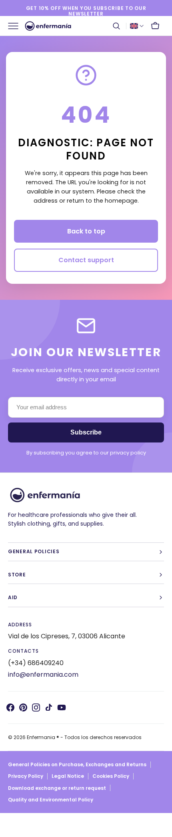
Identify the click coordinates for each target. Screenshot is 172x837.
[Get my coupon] (86, 9)
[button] (116, 26)
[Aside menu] (16, 26)
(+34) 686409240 (36, 663)
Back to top (86, 231)
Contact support (86, 260)
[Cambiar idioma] (136, 26)
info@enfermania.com (43, 674)
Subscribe (86, 432)
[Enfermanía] (48, 26)
